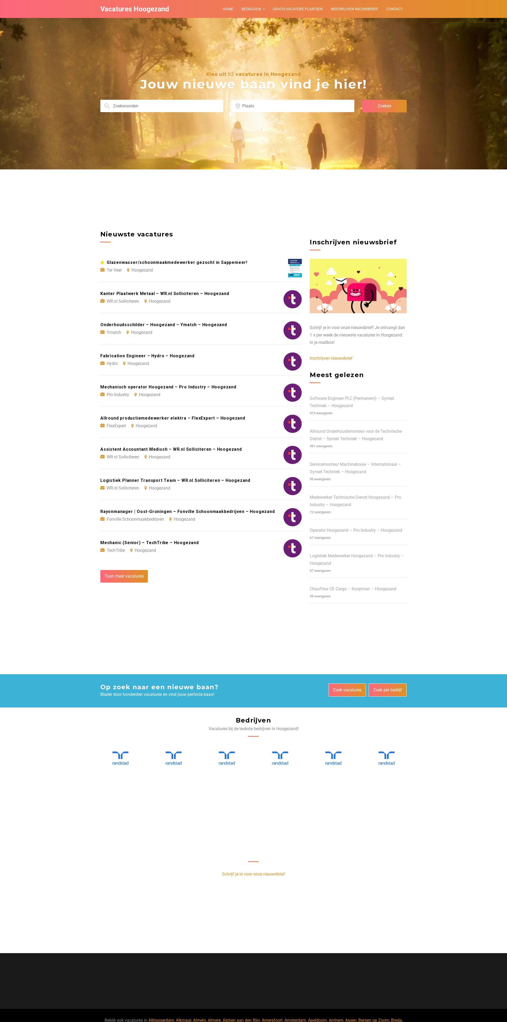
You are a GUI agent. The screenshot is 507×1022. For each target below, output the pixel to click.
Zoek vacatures (347, 689)
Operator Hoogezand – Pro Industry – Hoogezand (356, 530)
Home (228, 9)
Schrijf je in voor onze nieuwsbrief (253, 874)
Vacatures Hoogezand (134, 9)
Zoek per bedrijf (387, 689)
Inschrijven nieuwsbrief (354, 9)
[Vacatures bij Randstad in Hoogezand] (120, 758)
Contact (394, 9)
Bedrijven (251, 9)
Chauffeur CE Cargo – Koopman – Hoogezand (353, 588)
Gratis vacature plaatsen (298, 9)
